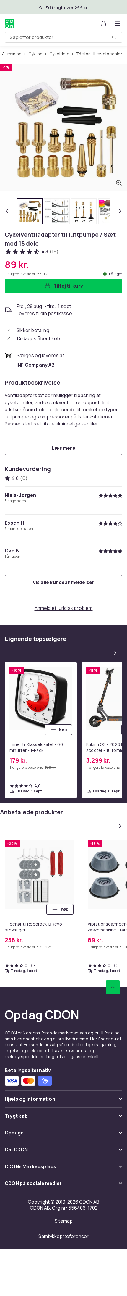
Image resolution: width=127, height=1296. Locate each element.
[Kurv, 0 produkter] (103, 24)
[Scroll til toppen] (113, 987)
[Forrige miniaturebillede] (7, 211)
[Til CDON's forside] (9, 24)
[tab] (30, 211)
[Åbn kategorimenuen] (117, 24)
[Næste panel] (115, 653)
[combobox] (63, 37)
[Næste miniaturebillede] (120, 211)
